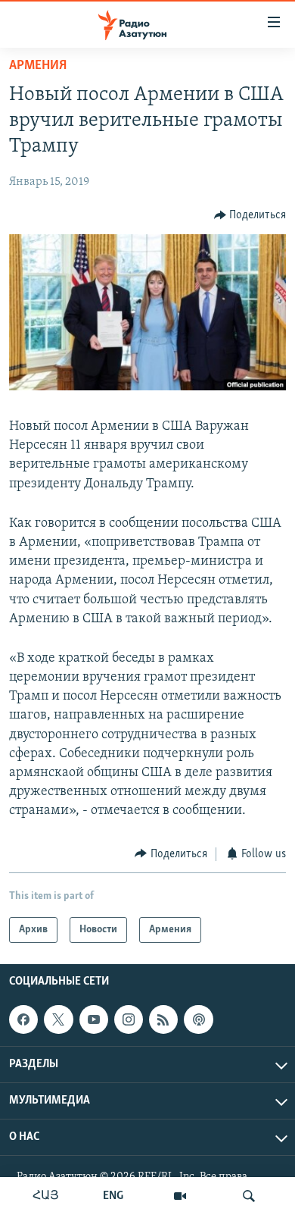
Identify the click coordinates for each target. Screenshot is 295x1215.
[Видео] (180, 1196)
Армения (38, 66)
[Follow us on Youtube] (93, 1019)
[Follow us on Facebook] (23, 1019)
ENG (113, 1196)
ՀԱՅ (46, 1196)
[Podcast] (198, 1019)
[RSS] (163, 1019)
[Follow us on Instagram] (128, 1019)
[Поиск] (249, 1196)
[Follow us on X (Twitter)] (58, 1019)
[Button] (250, 215)
